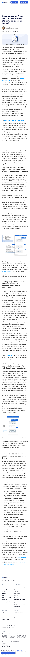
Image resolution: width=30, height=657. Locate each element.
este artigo (10, 355)
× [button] (28, 645)
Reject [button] (22, 653)
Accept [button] (8, 653)
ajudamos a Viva (21, 557)
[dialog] (15, 650)
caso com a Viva (6, 271)
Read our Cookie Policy (20, 650)
